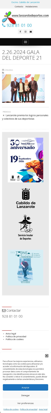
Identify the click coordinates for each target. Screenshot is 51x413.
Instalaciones (32, 6)
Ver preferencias (25, 403)
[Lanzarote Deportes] (25, 18)
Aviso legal (43, 409)
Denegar (25, 395)
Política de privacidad (28, 409)
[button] (46, 355)
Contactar (13, 310)
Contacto (19, 6)
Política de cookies (11, 409)
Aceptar (25, 387)
